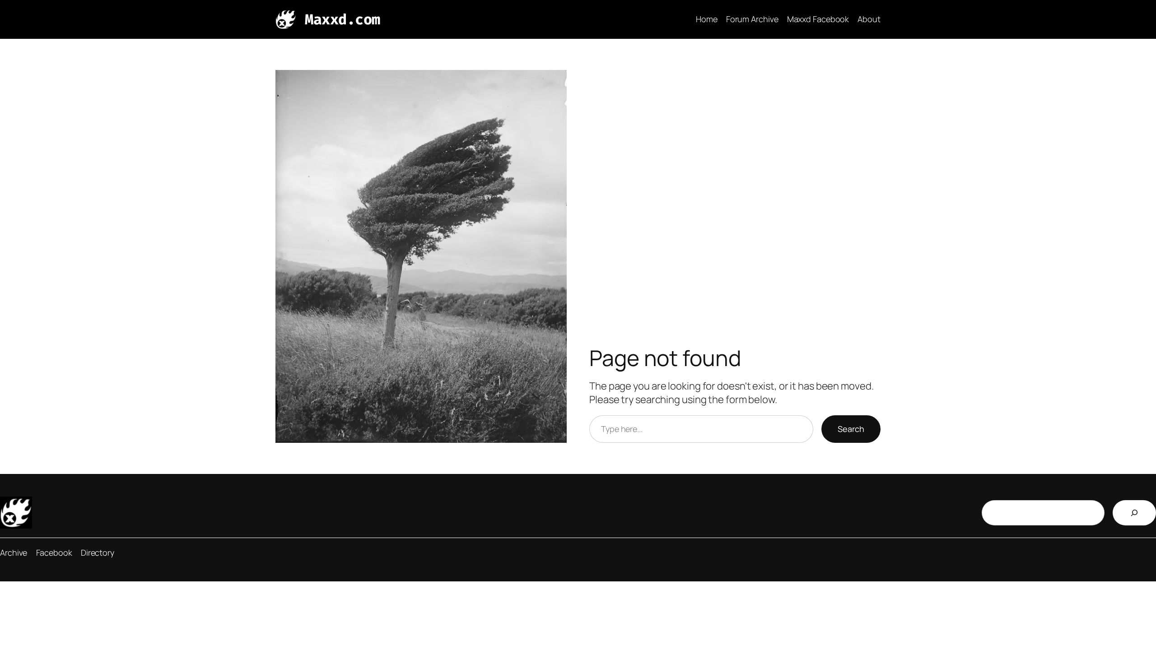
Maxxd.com (342, 19)
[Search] (1134, 512)
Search (851, 428)
